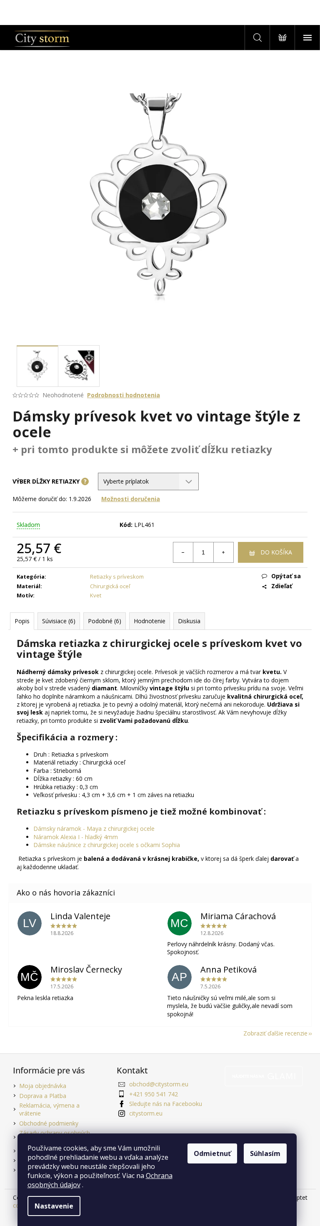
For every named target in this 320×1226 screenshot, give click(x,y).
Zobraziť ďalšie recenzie (275, 1033)
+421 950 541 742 (153, 1094)
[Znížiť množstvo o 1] (183, 552)
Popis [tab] (22, 621)
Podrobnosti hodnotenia (123, 395)
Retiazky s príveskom (117, 576)
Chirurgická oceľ (110, 586)
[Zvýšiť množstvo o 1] (223, 552)
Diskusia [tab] (189, 621)
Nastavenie (54, 1206)
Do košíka (276, 552)
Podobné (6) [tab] (104, 621)
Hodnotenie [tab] (149, 621)
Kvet (95, 595)
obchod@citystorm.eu (158, 1084)
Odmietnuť (212, 1153)
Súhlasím (265, 1153)
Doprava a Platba (42, 1096)
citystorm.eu (145, 1113)
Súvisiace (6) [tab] (58, 621)
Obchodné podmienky (48, 1123)
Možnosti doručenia (130, 499)
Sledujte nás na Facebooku (165, 1104)
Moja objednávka (42, 1086)
